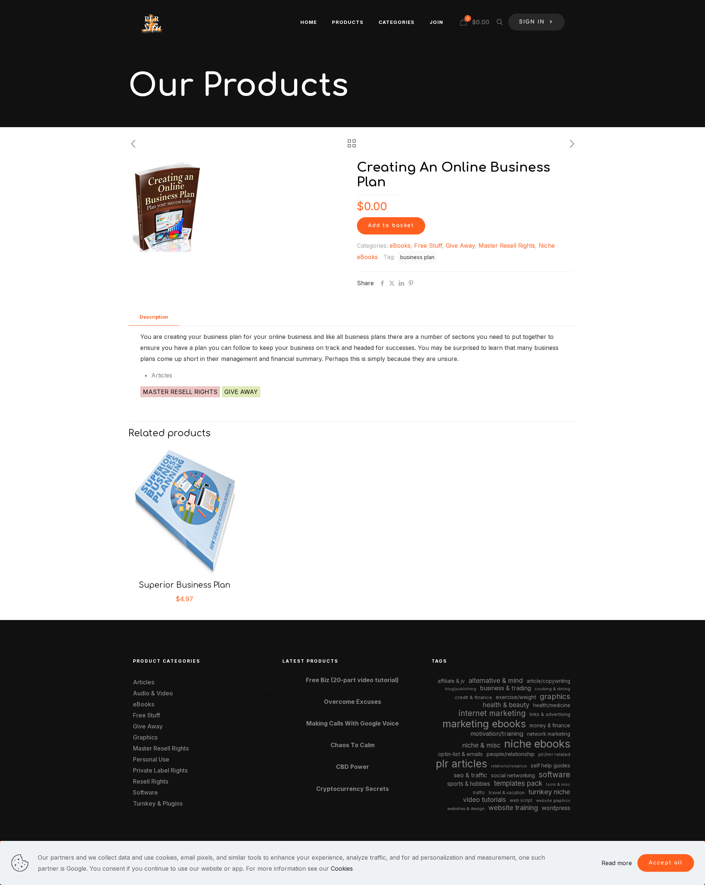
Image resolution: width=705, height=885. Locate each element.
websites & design (466, 808)
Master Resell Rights (506, 245)
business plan (417, 257)
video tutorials (484, 799)
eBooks (400, 245)
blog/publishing (460, 689)
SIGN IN (532, 22)
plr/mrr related (554, 754)
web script (521, 800)
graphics (555, 696)
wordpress (556, 808)
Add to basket (391, 225)
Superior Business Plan (184, 585)
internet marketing (492, 713)
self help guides (550, 765)
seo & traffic (470, 775)
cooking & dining (552, 688)
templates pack (518, 783)
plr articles (461, 763)
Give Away (460, 245)
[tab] (154, 317)
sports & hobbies (468, 783)
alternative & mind (496, 680)
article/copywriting (548, 681)
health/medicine (551, 705)
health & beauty (506, 705)
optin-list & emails (460, 754)
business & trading (505, 688)
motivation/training (496, 733)
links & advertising (549, 714)
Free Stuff (428, 245)
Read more (616, 863)
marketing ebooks (484, 724)
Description (154, 317)
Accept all (666, 863)
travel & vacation (507, 792)
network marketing (548, 734)
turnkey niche (549, 792)
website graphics (553, 800)
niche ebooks (537, 743)
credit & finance (473, 697)
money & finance (549, 725)
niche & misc (481, 745)
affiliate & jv (451, 681)
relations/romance (509, 765)
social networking (513, 775)
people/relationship (511, 754)
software (554, 774)
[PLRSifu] (151, 22)
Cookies (342, 868)
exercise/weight (516, 697)
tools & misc (558, 784)
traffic (479, 792)
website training (513, 807)
